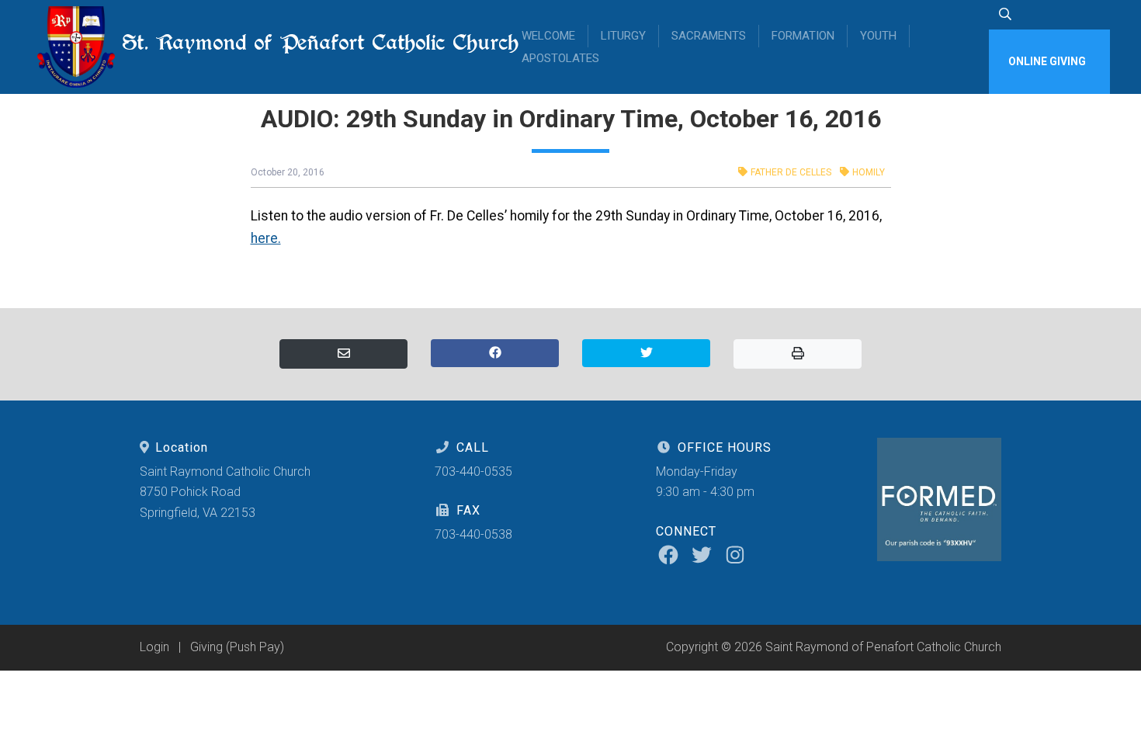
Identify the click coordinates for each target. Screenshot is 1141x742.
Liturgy (623, 36)
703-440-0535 (473, 471)
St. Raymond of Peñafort (306, 42)
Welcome (548, 36)
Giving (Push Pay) (237, 647)
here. (266, 238)
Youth (878, 36)
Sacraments (708, 36)
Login (154, 647)
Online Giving (1047, 61)
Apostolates (560, 58)
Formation (803, 36)
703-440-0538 (473, 534)
